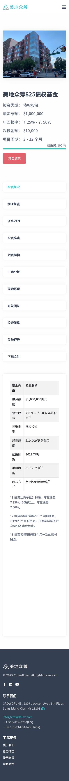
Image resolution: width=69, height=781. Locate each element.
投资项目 (9, 751)
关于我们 (9, 745)
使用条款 (9, 757)
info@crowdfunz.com (17, 717)
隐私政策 (9, 764)
